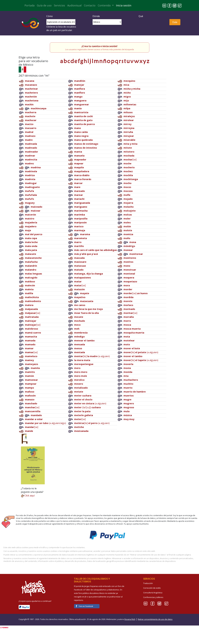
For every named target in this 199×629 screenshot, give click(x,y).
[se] (32, 313)
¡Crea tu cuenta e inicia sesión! (99, 46)
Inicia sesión (123, 5)
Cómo (49, 16)
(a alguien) (90, 403)
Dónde (96, 16)
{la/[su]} (87, 407)
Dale (174, 22)
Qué (141, 16)
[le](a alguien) (92, 356)
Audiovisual (74, 5)
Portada (29, 5)
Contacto (89, 5)
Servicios (59, 5)
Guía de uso (44, 5)
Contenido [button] (104, 5)
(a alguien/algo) (45, 423)
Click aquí (29, 495)
